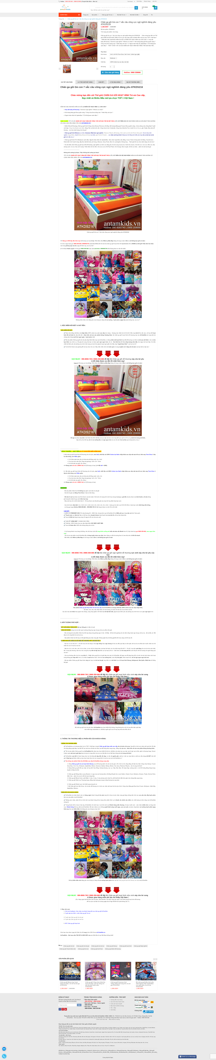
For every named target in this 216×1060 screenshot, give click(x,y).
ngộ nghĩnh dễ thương (125, 437)
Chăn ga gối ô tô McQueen (132, 1050)
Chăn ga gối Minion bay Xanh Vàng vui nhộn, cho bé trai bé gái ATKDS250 (70, 984)
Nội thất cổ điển (106, 1052)
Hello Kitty (76, 766)
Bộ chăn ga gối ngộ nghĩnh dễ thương (115, 553)
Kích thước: (104, 54)
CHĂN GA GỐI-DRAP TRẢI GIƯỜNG (140, 155)
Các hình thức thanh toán (117, 1001)
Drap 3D (145, 14)
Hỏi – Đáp (113, 1007)
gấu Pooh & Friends (101, 135)
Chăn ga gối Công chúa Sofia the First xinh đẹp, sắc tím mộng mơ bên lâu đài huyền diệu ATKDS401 (95, 984)
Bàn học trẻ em (96, 1050)
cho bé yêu (90, 454)
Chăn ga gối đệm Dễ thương (112, 949)
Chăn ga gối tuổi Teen (97, 949)
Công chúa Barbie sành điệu (76, 128)
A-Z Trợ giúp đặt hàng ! (85, 82)
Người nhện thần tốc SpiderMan (99, 140)
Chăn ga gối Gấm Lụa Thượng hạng (79, 780)
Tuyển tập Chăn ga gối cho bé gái (74, 917)
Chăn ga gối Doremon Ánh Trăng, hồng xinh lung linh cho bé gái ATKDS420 (121, 984)
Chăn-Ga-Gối (91, 437)
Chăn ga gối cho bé (69, 946)
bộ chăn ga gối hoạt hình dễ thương (124, 335)
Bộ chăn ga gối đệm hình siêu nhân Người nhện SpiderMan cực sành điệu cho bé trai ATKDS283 (145, 984)
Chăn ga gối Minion (67, 1052)
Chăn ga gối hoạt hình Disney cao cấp (128, 880)
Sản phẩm (94, 14)
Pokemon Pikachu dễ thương (111, 133)
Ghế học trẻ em (103, 1050)
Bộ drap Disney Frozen (87, 1052)
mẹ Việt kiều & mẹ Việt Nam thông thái (102, 935)
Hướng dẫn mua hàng (116, 999)
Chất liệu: (103, 62)
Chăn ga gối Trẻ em (107, 14)
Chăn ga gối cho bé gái (83, 946)
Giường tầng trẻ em (82, 1050)
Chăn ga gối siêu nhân (76, 1052)
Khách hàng (147, 1)
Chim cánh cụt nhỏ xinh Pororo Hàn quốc (131, 133)
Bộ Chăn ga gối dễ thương (120, 359)
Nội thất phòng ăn (132, 1052)
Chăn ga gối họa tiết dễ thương (83, 144)
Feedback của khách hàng (64, 1053)
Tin (152, 14)
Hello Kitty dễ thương (71, 126)
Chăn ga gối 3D (140, 1052)
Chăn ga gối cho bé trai (98, 946)
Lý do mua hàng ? (115, 82)
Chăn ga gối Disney (112, 946)
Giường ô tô (89, 1050)
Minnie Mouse (137, 128)
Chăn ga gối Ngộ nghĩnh (140, 946)
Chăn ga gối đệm (147, 1052)
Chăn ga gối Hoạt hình (78, 660)
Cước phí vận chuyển (116, 1003)
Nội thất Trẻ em (121, 14)
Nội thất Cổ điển (134, 14)
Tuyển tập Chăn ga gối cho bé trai (74, 919)
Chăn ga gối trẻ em (83, 949)
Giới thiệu (139, 1)
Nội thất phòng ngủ (114, 1052)
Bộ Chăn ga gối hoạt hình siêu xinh (120, 674)
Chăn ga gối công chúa (121, 1050)
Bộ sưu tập (154, 1052)
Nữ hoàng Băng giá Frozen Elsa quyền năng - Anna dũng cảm (127, 126)
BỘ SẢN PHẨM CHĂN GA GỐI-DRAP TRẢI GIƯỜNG (140, 121)
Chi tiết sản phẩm (66, 82)
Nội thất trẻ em (62, 1050)
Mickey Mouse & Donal (84, 135)
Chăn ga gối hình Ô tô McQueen (74, 140)
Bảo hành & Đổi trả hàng (117, 1005)
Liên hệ (154, 1)
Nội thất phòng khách (123, 1052)
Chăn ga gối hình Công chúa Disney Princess (91, 126)
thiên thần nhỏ (84, 320)
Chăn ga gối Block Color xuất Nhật (79, 778)
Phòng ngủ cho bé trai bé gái (71, 1050)
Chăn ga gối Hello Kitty (143, 1050)
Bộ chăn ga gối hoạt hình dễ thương (76, 454)
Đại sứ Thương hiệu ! (133, 82)
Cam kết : (101, 82)
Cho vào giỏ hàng (112, 72)
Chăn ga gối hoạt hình (125, 946)
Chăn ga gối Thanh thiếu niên (68, 949)
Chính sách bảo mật (101, 1019)
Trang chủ (85, 14)
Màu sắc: (103, 58)
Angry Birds (71, 135)
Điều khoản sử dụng (114, 1019)
